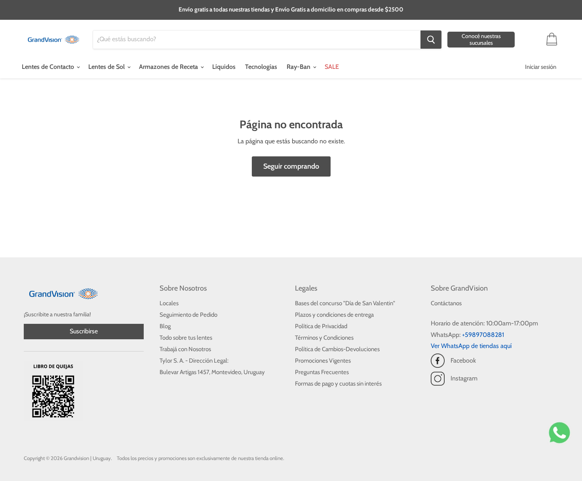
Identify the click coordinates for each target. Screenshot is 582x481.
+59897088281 (483, 334)
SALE (332, 66)
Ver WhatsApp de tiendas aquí (471, 346)
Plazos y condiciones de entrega (334, 314)
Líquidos (224, 66)
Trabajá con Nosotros (185, 349)
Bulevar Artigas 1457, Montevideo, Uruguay (212, 372)
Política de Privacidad (321, 326)
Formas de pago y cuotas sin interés (338, 383)
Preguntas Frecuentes (322, 372)
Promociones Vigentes (323, 360)
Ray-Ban (299, 66)
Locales (169, 303)
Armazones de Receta (169, 66)
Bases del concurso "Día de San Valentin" (345, 303)
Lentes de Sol (107, 66)
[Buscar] (430, 39)
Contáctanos (446, 303)
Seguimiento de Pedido (188, 314)
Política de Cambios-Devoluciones (337, 349)
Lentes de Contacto (49, 66)
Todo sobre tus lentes (186, 337)
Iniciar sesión (540, 66)
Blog (165, 326)
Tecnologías (261, 66)
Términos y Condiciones (324, 337)
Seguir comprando (291, 166)
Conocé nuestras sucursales (481, 39)
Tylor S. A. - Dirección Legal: (194, 360)
